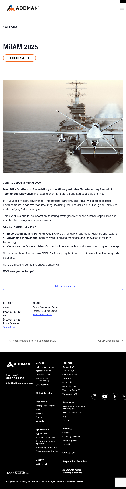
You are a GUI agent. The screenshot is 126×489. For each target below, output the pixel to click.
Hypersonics (41, 434)
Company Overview (71, 437)
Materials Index (44, 393)
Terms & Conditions (65, 482)
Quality (40, 460)
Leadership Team (70, 441)
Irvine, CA (66, 379)
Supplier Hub (41, 464)
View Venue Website (42, 314)
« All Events (10, 26)
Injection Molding (43, 371)
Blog (64, 417)
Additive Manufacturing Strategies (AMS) (34, 340)
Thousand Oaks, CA (71, 390)
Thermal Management (45, 438)
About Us (67, 429)
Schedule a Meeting (19, 57)
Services (41, 363)
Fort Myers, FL (68, 371)
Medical (39, 414)
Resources (68, 402)
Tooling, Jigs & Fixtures (46, 448)
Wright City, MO (69, 394)
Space (38, 410)
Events (65, 420)
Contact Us (52, 264)
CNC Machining (43, 385)
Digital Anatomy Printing (47, 451)
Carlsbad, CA (68, 367)
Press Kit (66, 444)
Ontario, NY (67, 382)
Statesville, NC (69, 386)
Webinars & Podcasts (72, 413)
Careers (66, 433)
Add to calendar (63, 286)
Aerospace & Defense (45, 406)
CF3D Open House (109, 340)
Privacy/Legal (48, 482)
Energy (39, 417)
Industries (41, 402)
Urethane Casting (44, 375)
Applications (42, 429)
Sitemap (80, 482)
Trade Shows (9, 327)
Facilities (67, 363)
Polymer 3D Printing (45, 367)
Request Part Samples (74, 461)
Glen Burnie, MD (69, 375)
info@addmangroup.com (19, 383)
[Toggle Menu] (122, 8)
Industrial (40, 421)
